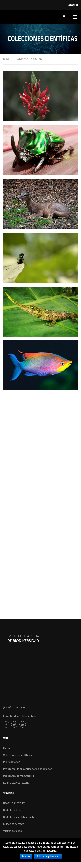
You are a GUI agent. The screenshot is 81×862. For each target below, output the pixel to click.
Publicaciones (11, 762)
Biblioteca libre (12, 810)
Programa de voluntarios (18, 776)
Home (7, 748)
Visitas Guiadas (12, 831)
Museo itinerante (13, 824)
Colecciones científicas (17, 755)
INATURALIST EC (14, 803)
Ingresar (73, 5)
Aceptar (26, 856)
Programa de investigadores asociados (27, 769)
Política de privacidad (47, 856)
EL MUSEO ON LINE (16, 783)
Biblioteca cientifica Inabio (19, 817)
